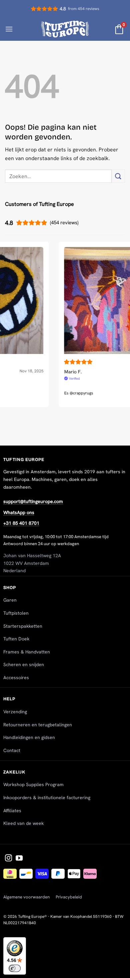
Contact (11, 750)
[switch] (15, 968)
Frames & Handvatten (26, 652)
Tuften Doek (16, 639)
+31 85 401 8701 (21, 523)
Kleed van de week (23, 823)
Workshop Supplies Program (33, 784)
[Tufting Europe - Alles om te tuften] (65, 29)
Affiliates (12, 811)
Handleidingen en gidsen (29, 737)
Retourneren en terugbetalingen (37, 725)
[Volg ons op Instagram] (8, 858)
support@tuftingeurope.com (33, 501)
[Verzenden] (118, 175)
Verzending (15, 712)
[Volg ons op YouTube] (19, 858)
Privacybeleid (69, 897)
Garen (10, 600)
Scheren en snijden (23, 664)
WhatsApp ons (18, 512)
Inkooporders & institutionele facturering (46, 797)
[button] (9, 29)
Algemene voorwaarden (26, 897)
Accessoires (16, 678)
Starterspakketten (22, 626)
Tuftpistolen (16, 613)
